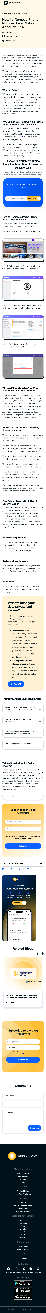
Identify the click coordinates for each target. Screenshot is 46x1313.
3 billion (19, 137)
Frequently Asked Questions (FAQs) (18, 869)
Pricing (23, 1182)
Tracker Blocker (23, 1191)
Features (23, 1186)
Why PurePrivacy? (23, 1173)
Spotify (23, 1232)
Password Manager (23, 1211)
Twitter (23, 1226)
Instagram (23, 1223)
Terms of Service (23, 1249)
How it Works (23, 1176)
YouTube (23, 1238)
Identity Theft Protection (23, 1206)
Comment (34, 1128)
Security (23, 1179)
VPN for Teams (23, 1208)
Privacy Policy (27, 838)
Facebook (23, 1220)
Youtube (38, 1272)
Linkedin (31, 1272)
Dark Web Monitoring (23, 1194)
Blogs (4, 13)
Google (23, 1235)
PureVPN (23, 1203)
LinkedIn (23, 1229)
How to (9, 13)
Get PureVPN (16, 684)
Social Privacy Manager (23, 1216)
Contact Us (23, 1258)
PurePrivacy (9, 32)
